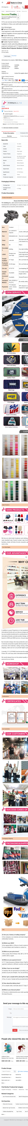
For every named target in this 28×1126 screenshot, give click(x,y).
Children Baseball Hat (8, 1111)
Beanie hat (18, 1077)
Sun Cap (18, 11)
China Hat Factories (7, 1104)
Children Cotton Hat (23, 1107)
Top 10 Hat (19, 1111)
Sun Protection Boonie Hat (9, 1096)
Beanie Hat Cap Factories (9, 1107)
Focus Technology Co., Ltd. (19, 1119)
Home (3, 11)
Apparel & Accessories (10, 11)
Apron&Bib (18, 1080)
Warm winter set (5, 1080)
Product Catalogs (23, 1071)
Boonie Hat (24, 11)
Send (15, 1030)
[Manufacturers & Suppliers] (14, 2)
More (3, 1114)
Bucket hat (18, 1074)
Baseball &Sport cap (6, 1074)
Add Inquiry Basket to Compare (10, 127)
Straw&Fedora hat (6, 1077)
